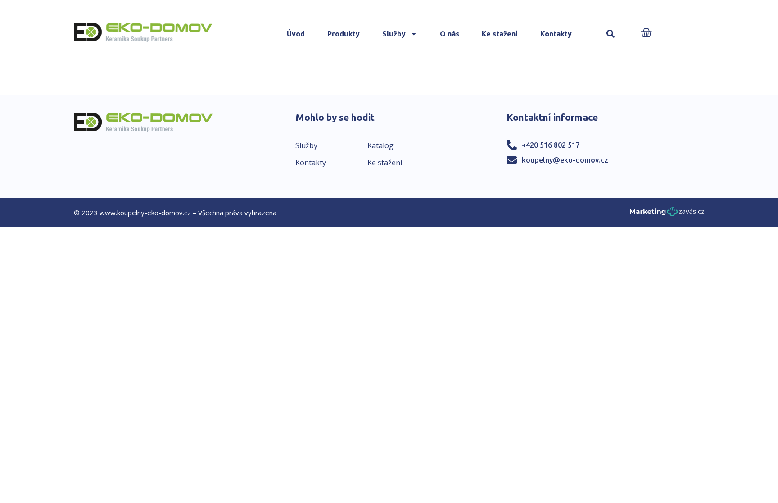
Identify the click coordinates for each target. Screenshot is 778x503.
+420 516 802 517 (551, 145)
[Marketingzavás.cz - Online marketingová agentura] (667, 214)
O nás (449, 34)
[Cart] (646, 33)
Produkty (343, 34)
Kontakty (556, 34)
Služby (394, 34)
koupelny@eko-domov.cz (565, 160)
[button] (610, 34)
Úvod (296, 34)
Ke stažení (500, 34)
